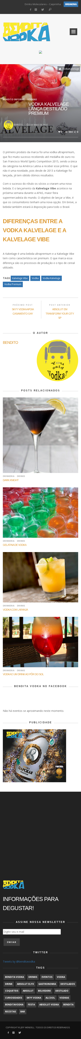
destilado (61, 990)
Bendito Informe (14, 99)
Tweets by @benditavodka (19, 961)
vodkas (64, 997)
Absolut (28, 990)
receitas (10, 1011)
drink (8, 984)
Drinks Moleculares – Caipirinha (43, 4)
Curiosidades (13, 997)
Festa (31, 1004)
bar (22, 1011)
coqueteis (11, 990)
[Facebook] (30, 9)
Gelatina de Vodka (14, 544)
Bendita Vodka (14, 977)
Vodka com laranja (15, 609)
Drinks (21, 476)
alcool (50, 997)
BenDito (18, 124)
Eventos (47, 977)
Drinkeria (9, 476)
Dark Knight (11, 480)
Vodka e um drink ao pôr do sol (23, 674)
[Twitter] (42, 9)
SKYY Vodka (34, 997)
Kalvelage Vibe (20, 278)
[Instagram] (36, 9)
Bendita (68, 1004)
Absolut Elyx (25, 984)
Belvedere (44, 990)
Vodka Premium (12, 284)
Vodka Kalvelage (51, 278)
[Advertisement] (40, 832)
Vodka (35, 278)
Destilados (67, 984)
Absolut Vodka (49, 1004)
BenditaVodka (14, 1004)
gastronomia (47, 984)
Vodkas (32, 99)
